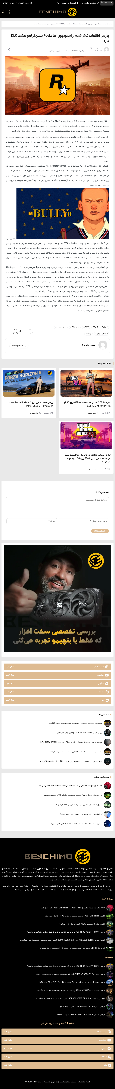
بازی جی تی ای (60, 327)
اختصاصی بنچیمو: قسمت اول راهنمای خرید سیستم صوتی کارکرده (76, 752)
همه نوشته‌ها (17, 345)
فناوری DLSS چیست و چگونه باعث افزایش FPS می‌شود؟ (79, 804)
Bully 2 (105, 327)
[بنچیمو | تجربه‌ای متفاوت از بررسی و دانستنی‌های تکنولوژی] (57, 12)
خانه (110, 24)
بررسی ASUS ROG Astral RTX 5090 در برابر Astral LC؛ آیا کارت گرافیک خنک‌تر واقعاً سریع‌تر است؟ (66, 932)
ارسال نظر (31, 331)
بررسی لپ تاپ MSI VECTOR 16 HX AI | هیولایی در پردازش (81, 1014)
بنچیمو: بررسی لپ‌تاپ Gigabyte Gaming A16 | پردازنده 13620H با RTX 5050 (71, 742)
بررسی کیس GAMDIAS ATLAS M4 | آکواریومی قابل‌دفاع (79, 732)
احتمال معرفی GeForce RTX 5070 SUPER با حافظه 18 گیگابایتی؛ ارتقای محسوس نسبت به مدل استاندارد (62, 940)
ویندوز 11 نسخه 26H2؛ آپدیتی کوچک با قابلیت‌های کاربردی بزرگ (76, 823)
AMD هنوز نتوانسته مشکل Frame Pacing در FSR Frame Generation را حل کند (70, 785)
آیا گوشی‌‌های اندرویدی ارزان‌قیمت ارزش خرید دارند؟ (78, 3)
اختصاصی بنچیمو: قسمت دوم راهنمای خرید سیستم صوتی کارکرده (75, 723)
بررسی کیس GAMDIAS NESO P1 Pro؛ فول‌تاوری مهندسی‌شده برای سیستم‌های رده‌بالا (70, 974)
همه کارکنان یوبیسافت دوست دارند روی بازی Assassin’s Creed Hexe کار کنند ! (70, 761)
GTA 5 (95, 327)
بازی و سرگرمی (100, 24)
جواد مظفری (92, 413)
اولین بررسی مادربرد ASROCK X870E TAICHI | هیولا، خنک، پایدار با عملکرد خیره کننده (70, 998)
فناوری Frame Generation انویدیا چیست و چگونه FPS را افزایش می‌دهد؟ (72, 795)
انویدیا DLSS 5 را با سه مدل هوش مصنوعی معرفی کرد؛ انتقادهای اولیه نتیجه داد (71, 948)
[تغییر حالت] (8, 12)
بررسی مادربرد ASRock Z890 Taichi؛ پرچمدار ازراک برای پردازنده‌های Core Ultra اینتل (71, 990)
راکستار (88, 333)
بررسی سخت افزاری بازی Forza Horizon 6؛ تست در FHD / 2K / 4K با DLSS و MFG (72, 982)
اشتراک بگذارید (15, 331)
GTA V (86, 327)
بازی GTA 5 (74, 327)
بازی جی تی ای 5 (101, 333)
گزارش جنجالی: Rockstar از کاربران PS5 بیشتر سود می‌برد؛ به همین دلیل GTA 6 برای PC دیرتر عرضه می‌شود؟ (88, 458)
